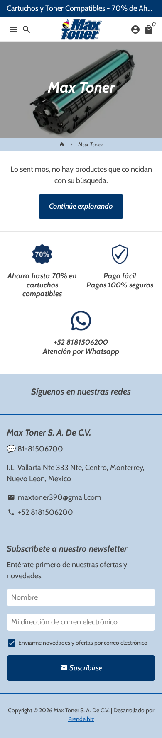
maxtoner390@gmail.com (54, 497)
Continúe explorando (81, 206)
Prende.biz (81, 719)
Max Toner (90, 144)
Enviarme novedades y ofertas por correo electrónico (82, 642)
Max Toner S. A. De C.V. (82, 710)
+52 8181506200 (81, 342)
